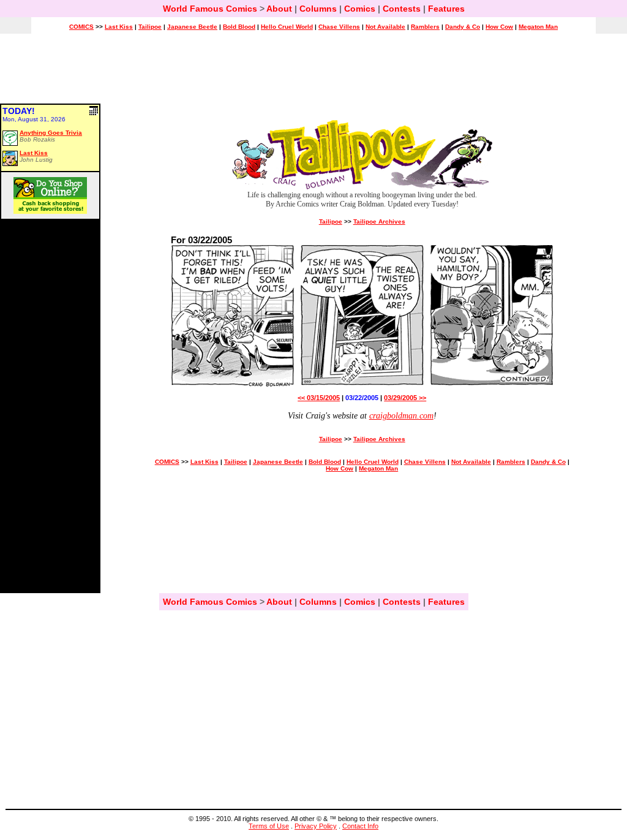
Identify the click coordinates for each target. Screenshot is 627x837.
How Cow (499, 26)
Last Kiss (119, 26)
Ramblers (425, 26)
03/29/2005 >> (405, 397)
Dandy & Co (462, 26)
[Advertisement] (313, 74)
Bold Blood (239, 26)
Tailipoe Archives (379, 221)
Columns (318, 8)
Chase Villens (339, 26)
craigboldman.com (401, 415)
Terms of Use (269, 826)
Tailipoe (150, 26)
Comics (359, 8)
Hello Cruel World (287, 26)
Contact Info (360, 826)
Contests (402, 8)
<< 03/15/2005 (319, 397)
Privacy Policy (316, 826)
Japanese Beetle (192, 26)
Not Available (385, 26)
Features (446, 8)
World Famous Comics (210, 8)
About (279, 8)
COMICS (81, 26)
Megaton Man (538, 26)
